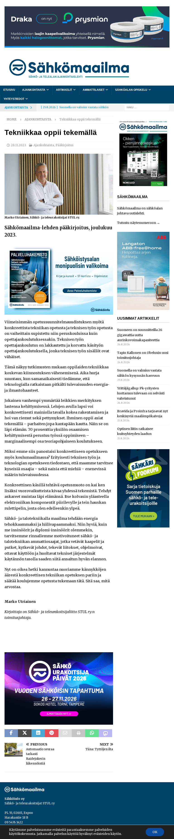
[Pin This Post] (51, 733)
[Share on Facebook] (11, 733)
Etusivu (9, 89)
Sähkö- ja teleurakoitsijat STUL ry (30, 803)
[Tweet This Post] (24, 733)
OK (154, 832)
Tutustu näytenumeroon (136, 223)
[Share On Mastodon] (105, 733)
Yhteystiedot (14, 99)
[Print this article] (78, 733)
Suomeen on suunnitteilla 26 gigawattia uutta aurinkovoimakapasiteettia (139, 335)
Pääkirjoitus (64, 145)
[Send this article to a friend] (65, 733)
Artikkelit (64, 89)
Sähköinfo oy (15, 799)
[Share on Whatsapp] (92, 733)
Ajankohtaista (33, 89)
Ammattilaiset (93, 89)
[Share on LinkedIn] (38, 733)
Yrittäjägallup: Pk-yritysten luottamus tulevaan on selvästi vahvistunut (140, 393)
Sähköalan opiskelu (131, 89)
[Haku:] (146, 107)
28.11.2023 (18, 145)
